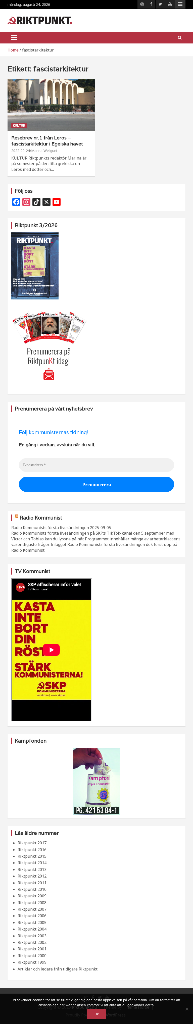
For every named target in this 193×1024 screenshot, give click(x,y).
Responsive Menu (180, 4)
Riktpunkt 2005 (32, 922)
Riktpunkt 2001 (32, 949)
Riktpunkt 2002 (32, 942)
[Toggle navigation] (14, 37)
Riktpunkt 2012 (32, 876)
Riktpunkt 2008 (32, 902)
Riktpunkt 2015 (32, 856)
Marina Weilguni (44, 150)
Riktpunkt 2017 (32, 843)
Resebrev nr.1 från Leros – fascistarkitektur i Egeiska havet (47, 141)
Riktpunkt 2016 (32, 849)
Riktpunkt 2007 (32, 909)
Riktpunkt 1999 (32, 962)
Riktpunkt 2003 (32, 936)
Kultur (19, 125)
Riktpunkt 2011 (32, 883)
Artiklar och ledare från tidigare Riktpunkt (58, 969)
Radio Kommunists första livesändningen (50, 527)
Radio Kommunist (41, 518)
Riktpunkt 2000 (32, 955)
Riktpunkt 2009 (32, 896)
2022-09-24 (20, 150)
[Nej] (186, 1008)
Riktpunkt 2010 (32, 889)
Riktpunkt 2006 (32, 915)
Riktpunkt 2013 (32, 869)
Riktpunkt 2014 (32, 862)
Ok (96, 1014)
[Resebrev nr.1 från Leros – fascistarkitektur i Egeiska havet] (51, 104)
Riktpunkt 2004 (32, 929)
